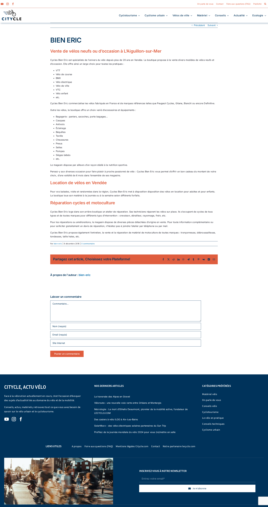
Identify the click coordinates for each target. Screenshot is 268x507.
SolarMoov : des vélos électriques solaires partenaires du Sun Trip (130, 425)
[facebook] (13, 4)
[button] (265, 4)
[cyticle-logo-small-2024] (11, 11)
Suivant (212, 25)
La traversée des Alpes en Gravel (112, 396)
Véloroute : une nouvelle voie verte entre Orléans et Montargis (127, 402)
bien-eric (58, 243)
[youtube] (2, 4)
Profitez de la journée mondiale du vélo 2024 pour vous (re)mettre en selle (135, 432)
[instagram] (7, 4)
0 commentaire (88, 243)
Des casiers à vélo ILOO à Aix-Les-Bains (116, 419)
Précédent (199, 25)
